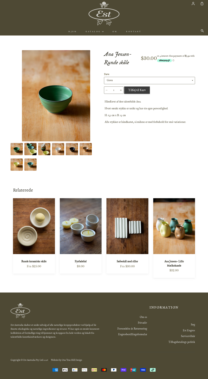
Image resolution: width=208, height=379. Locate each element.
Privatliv (142, 323)
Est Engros (189, 330)
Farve (106, 74)
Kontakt (133, 31)
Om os (143, 317)
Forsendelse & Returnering (132, 328)
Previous (12, 121)
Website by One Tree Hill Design (66, 360)
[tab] (17, 149)
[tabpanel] (56, 95)
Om (114, 31)
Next (101, 121)
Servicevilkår (188, 336)
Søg (193, 324)
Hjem (72, 31)
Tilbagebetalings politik (182, 342)
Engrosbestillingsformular (132, 334)
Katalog (94, 31)
